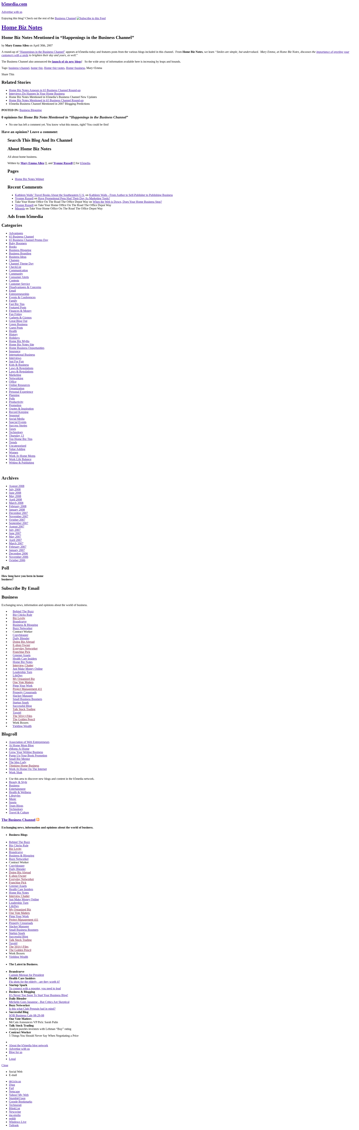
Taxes (12, 428)
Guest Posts (16, 327)
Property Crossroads (25, 692)
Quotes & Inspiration (21, 408)
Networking (16, 378)
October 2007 (17, 519)
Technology (16, 432)
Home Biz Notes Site (21, 344)
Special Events (17, 422)
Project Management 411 (27, 689)
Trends (13, 442)
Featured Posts (17, 307)
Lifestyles (14, 795)
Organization (16, 388)
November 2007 (18, 516)
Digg (12, 1084)
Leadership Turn (22, 672)
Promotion (15, 405)
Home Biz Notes (21, 27)
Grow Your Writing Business (26, 752)
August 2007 (16, 526)
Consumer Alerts (19, 277)
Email (12, 290)
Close (4, 1065)
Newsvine (15, 1111)
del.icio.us (15, 1081)
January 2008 (17, 509)
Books (13, 246)
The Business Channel (18, 820)
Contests (14, 280)
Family (13, 300)
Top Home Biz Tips (20, 439)
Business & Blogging (25, 624)
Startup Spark (21, 702)
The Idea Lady (17, 762)
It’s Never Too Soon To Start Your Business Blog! (38, 995)
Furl (11, 1088)
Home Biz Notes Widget (29, 179)
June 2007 (15, 533)
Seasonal (14, 415)
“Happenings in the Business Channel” (42, 51)
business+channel (19, 68)
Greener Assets (21, 655)
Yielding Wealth (22, 726)
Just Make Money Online (28, 668)
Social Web (15, 1071)
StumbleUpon (17, 1098)
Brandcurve (20, 621)
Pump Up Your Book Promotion (28, 755)
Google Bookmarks (20, 1101)
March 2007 (16, 543)
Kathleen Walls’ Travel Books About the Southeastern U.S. (50, 195)
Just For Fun (16, 361)
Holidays (14, 337)
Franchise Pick (21, 651)
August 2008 (16, 486)
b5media (85, 163)
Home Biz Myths (19, 341)
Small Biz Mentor (19, 758)
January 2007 (17, 550)
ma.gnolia (15, 1115)
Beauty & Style (18, 782)
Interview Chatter (23, 665)
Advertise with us (11, 11)
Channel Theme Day (21, 263)
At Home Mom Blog (21, 745)
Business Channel (65, 18)
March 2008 (16, 502)
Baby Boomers (18, 243)
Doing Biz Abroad (24, 641)
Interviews (15, 358)
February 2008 (17, 506)
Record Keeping (18, 412)
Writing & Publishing (21, 462)
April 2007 (15, 540)
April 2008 (15, 499)
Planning (14, 395)
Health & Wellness (20, 792)
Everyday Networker (25, 648)
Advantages (16, 233)
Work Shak (15, 772)
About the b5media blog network (28, 1045)
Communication (18, 270)
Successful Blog (22, 705)
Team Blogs (16, 805)
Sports (12, 802)
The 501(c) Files (22, 716)
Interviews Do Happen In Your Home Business (37, 93)
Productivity (16, 401)
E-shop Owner (21, 645)
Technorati (15, 1105)
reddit (12, 1118)
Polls (12, 398)
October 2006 (17, 560)
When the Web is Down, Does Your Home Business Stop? (127, 201)
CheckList (15, 267)
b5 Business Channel (21, 236)
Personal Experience (21, 391)
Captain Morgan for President (26, 975)
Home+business (75, 68)
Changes (14, 260)
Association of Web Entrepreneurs (29, 742)
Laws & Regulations (21, 368)
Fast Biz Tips (16, 304)
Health (13, 331)
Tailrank (14, 1125)
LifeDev (18, 675)
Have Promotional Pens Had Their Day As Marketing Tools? (74, 198)
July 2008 (15, 489)
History (13, 334)
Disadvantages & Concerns (25, 287)
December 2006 (18, 553)
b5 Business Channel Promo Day (28, 240)
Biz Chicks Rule (22, 614)
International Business (22, 354)
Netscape (14, 1091)
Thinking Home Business (24, 765)
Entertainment (17, 788)
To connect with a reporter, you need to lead (35, 988)
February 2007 (17, 546)
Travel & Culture (19, 812)
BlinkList (14, 1108)
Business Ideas (17, 256)
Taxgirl (17, 712)
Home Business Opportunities (26, 347)
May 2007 (15, 536)
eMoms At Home (19, 748)
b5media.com (14, 3)
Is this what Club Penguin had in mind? (32, 1008)
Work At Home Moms (22, 455)
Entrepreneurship (19, 294)
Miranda (20, 208)
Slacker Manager (23, 695)
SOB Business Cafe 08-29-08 (26, 1015)
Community (16, 273)
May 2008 (15, 496)
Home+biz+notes (54, 68)
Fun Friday (15, 314)
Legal (12, 1058)
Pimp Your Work (23, 685)
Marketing (15, 374)
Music (12, 799)
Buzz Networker (22, 628)
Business (14, 785)
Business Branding (20, 253)
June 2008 (15, 492)
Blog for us (15, 1052)
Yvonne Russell (24, 198)
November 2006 (18, 556)
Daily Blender (21, 638)
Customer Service (19, 283)
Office (12, 381)
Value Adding (17, 449)
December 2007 (18, 513)
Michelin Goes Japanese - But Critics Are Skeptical (39, 1002)
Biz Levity (19, 618)
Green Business (18, 324)
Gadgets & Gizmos (20, 317)
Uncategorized (17, 445)
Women (13, 452)
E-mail (13, 1075)
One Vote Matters (23, 682)
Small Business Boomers (27, 699)
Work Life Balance (20, 459)
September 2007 (18, 523)
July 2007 (15, 529)
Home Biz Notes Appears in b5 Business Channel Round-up (45, 90)
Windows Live (17, 1121)
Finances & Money (20, 310)
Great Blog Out (18, 321)
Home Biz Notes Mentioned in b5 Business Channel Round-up (46, 100)
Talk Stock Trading (24, 709)
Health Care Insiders (25, 658)
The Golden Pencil (24, 719)
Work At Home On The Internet (28, 769)
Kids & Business (19, 364)
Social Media (16, 418)
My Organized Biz (24, 678)
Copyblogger (20, 635)
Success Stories (18, 425)
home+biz (37, 68)
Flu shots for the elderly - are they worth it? (34, 981)
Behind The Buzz (23, 611)
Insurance (14, 351)
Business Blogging (30, 110)
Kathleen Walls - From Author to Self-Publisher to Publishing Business (131, 195)
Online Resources (19, 385)
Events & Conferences (22, 297)
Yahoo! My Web (19, 1094)
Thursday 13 (16, 435)
